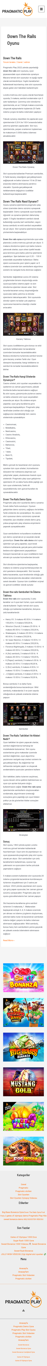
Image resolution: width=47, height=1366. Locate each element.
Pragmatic (23, 1188)
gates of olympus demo (17, 1215)
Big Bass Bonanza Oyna (13, 1212)
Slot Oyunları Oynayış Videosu (23, 1198)
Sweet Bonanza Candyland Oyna (23, 1352)
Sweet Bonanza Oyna (23, 1348)
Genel (19, 62)
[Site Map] (23, 1310)
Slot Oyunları (23, 1194)
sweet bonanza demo (13, 1219)
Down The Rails (12, 58)
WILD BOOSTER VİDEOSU (33, 1219)
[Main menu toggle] (41, 9)
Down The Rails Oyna (32, 1212)
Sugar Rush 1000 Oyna (23, 1240)
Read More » (8, 940)
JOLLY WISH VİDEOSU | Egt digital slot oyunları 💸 (23, 1254)
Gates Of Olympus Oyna (23, 1361)
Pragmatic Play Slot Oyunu (23, 1330)
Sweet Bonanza (23, 1345)
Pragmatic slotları (23, 1191)
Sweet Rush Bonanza (23, 1251)
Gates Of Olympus (23, 1357)
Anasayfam (23, 1272)
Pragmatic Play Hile (38, 1215)
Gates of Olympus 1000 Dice (23, 1237)
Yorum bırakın (9, 62)
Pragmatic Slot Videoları (24, 1275)
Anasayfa (23, 1268)
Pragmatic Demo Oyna (23, 1326)
